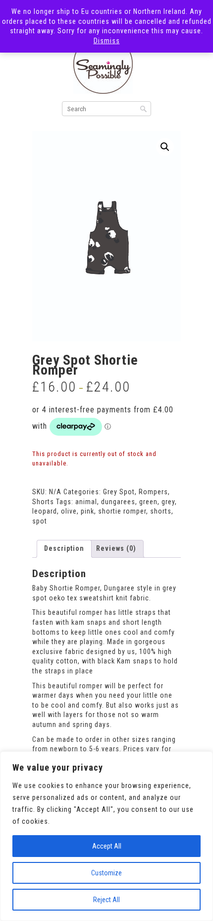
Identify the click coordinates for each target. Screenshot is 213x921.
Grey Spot (119, 492)
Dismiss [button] (107, 41)
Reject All (106, 900)
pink (87, 511)
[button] (165, 147)
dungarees (118, 502)
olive (69, 511)
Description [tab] (64, 548)
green (148, 502)
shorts (160, 511)
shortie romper (122, 511)
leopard (44, 511)
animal (86, 502)
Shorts (43, 502)
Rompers (153, 492)
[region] (106, 836)
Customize (106, 873)
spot (39, 521)
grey (168, 502)
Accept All (106, 846)
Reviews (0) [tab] (116, 548)
